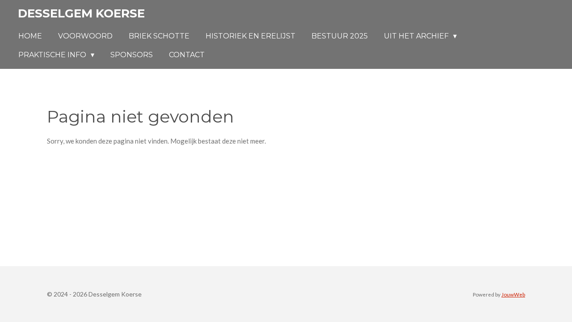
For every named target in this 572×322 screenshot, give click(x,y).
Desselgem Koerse (81, 13)
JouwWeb (513, 294)
